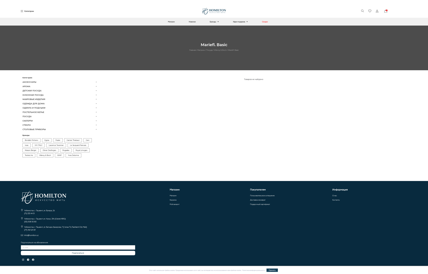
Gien (87, 140)
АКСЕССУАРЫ (29, 82)
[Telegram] (28, 259)
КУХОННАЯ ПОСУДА (33, 95)
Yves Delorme (73, 155)
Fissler (58, 140)
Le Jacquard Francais (78, 145)
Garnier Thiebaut (73, 140)
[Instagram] (23, 259)
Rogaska (65, 150)
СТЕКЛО (27, 125)
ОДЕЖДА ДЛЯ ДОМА (34, 103)
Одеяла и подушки (34, 108)
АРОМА (26, 86)
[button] (362, 11)
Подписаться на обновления (34, 243)
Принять (272, 270)
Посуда (209, 50)
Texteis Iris (29, 155)
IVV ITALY (38, 145)
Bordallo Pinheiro (31, 140)
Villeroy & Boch (220, 50)
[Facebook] (33, 259)
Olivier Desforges (49, 150)
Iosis (26, 145)
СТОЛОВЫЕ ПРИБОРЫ (34, 129)
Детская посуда (32, 91)
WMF (59, 155)
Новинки (192, 22)
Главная (192, 50)
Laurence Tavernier (56, 145)
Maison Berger (30, 150)
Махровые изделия (34, 99)
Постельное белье (33, 112)
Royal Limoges (81, 150)
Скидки (265, 22)
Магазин (171, 22)
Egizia (46, 140)
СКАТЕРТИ (28, 121)
